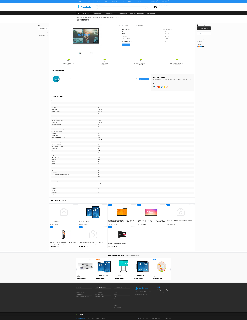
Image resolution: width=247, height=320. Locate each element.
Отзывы (115, 305)
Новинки (96, 290)
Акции (106, 1)
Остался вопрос (126, 44)
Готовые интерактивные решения (82, 296)
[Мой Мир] (201, 46)
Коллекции (80, 1)
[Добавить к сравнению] (119, 28)
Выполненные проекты (126, 1)
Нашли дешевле (201, 36)
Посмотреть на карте (139, 296)
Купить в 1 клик (204, 33)
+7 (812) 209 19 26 (90, 318)
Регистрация (101, 5)
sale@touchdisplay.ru (163, 290)
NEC (166, 31)
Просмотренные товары (132, 255)
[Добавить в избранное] (119, 25)
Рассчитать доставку (202, 39)
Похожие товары (42, 35)
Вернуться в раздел (41, 25)
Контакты (114, 1)
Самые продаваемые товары (116, 255)
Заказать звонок (145, 4)
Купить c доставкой (144, 79)
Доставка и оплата (117, 307)
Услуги (89, 1)
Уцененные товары (98, 298)
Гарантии (139, 1)
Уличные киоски (79, 303)
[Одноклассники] (199, 46)
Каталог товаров (85, 13)
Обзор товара (42, 28)
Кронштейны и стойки (80, 300)
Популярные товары (99, 292)
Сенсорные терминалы (80, 292)
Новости (98, 1)
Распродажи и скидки (99, 294)
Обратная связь (81, 318)
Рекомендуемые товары (99, 296)
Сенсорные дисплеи (80, 290)
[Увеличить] (86, 36)
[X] (203, 46)
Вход (97, 5)
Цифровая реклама (79, 294)
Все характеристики (167, 29)
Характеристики (42, 31)
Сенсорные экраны (79, 298)
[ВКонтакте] (197, 46)
